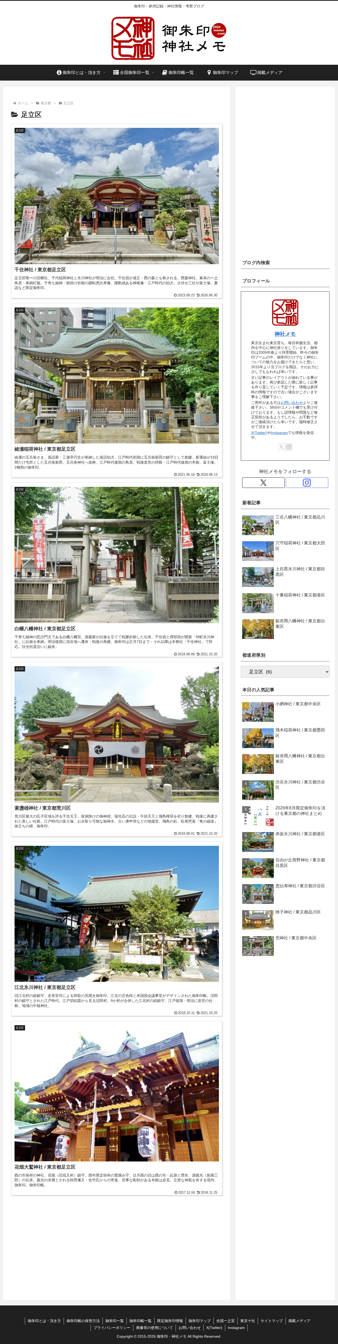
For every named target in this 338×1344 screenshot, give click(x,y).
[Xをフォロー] (281, 447)
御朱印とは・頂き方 (44, 1321)
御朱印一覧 (114, 1321)
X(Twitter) (259, 433)
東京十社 (247, 1321)
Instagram (279, 433)
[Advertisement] (116, 1247)
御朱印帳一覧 (140, 1321)
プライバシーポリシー (111, 1328)
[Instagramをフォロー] (288, 447)
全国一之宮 (225, 1321)
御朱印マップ (200, 1321)
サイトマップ (272, 1321)
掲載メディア (299, 1321)
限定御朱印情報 (170, 1321)
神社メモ (285, 334)
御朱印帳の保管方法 (83, 1321)
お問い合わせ (292, 402)
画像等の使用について (154, 1328)
